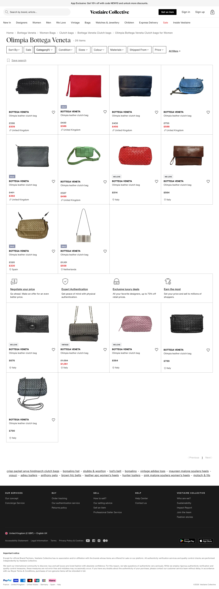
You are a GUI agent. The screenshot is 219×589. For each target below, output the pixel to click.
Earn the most (172, 289)
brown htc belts (71, 475)
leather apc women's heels (102, 475)
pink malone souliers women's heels (167, 475)
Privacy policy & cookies (71, 540)
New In (7, 22)
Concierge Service (15, 503)
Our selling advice (102, 503)
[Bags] (93, 22)
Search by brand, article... (23, 12)
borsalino (131, 471)
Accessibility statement (16, 540)
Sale (165, 22)
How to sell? (99, 498)
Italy (59, 584)
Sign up (200, 12)
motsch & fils (201, 475)
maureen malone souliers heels (189, 471)
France (6, 584)
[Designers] (30, 22)
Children (129, 22)
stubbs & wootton (94, 471)
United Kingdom (18, 584)
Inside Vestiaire (181, 22)
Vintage (75, 22)
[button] (212, 12)
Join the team (184, 512)
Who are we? (184, 498)
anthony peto (49, 475)
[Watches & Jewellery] (122, 22)
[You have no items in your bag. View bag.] (212, 12)
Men (48, 22)
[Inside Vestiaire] (193, 22)
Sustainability (184, 503)
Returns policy (59, 507)
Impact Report (184, 507)
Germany (44, 584)
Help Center (141, 498)
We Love (61, 22)
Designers (21, 22)
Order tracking (59, 498)
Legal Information (39, 540)
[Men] (53, 22)
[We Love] (68, 22)
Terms (53, 540)
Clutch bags (66, 33)
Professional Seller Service (107, 512)
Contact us (141, 503)
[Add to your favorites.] (53, 112)
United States (32, 584)
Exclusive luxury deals (126, 289)
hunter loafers (131, 475)
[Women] (43, 22)
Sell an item (167, 12)
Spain (52, 584)
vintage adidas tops (152, 471)
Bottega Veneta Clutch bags (94, 33)
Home (9, 33)
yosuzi (13, 475)
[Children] (136, 22)
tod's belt (115, 471)
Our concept (11, 498)
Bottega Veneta (26, 33)
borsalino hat (71, 471)
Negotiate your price (22, 289)
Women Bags (48, 33)
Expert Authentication (75, 289)
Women (36, 22)
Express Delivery (148, 22)
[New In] (13, 22)
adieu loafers (29, 475)
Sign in (186, 12)
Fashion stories (185, 517)
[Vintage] (82, 22)
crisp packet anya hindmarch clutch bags (33, 471)
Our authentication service (66, 503)
